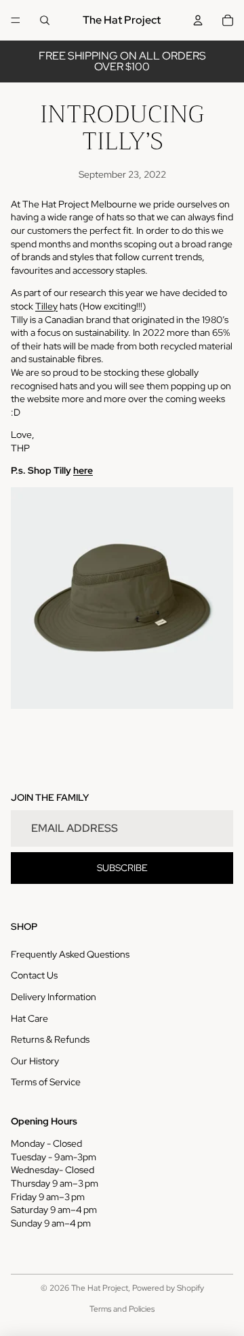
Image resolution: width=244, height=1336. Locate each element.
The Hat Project (99, 1288)
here (83, 470)
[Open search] (45, 20)
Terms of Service (46, 1082)
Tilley (46, 306)
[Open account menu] (198, 20)
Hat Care (29, 1018)
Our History (35, 1061)
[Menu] (15, 20)
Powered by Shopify (168, 1288)
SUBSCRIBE (122, 868)
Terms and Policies (122, 1309)
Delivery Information (53, 997)
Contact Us (34, 975)
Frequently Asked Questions (70, 954)
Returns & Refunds (50, 1039)
